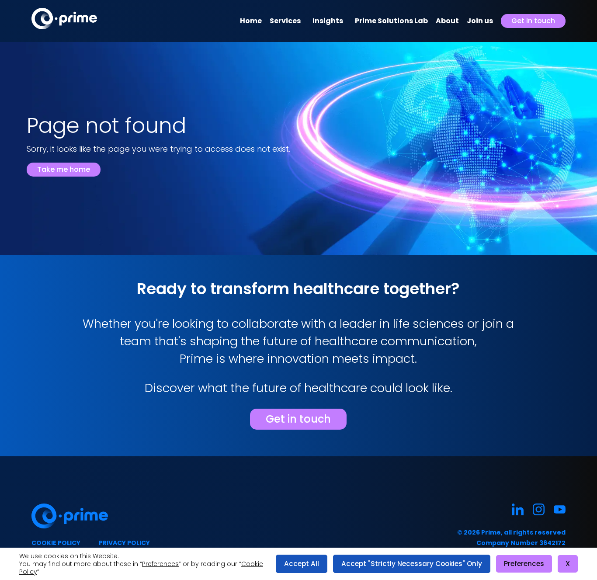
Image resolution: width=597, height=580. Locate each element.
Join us (480, 21)
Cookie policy (55, 542)
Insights (327, 21)
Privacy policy (124, 542)
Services (285, 21)
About (447, 21)
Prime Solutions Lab (391, 21)
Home (251, 21)
